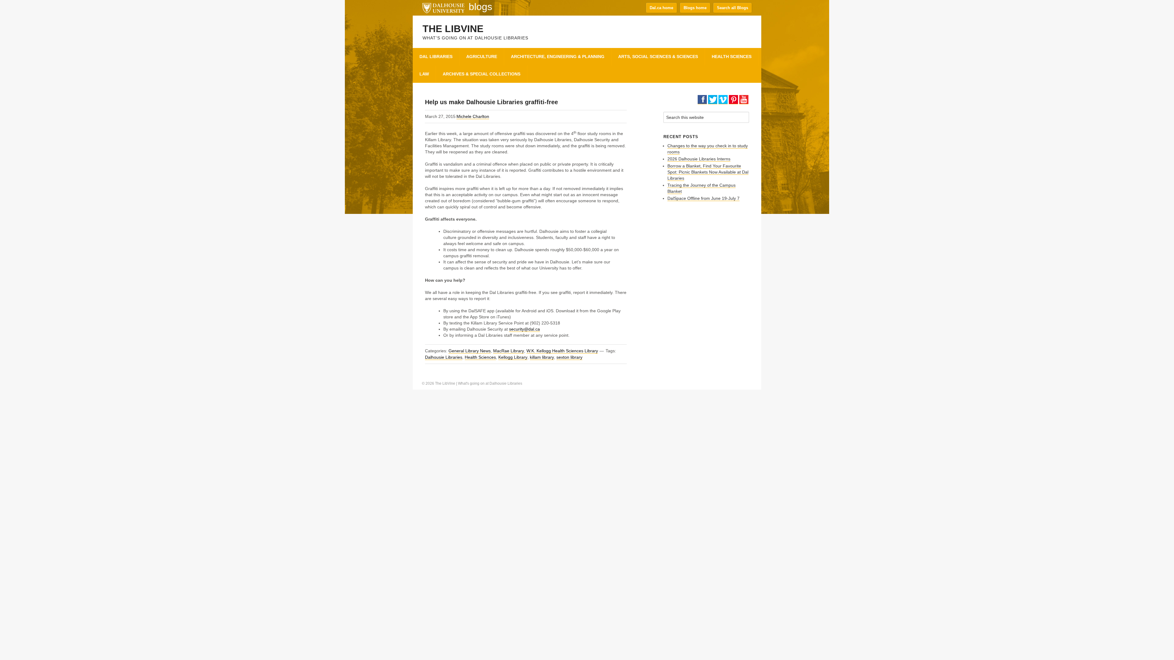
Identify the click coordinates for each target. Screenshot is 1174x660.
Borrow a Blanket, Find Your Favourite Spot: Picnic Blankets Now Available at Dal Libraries (707, 172)
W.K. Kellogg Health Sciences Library (562, 350)
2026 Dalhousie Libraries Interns (698, 158)
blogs (480, 7)
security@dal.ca (524, 329)
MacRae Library (508, 350)
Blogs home (695, 8)
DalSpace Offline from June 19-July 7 (703, 198)
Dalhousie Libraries (443, 357)
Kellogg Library (512, 357)
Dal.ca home (661, 8)
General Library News (470, 350)
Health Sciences (480, 357)
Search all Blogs (732, 8)
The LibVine (453, 28)
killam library (542, 357)
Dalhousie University (443, 7)
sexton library (569, 357)
